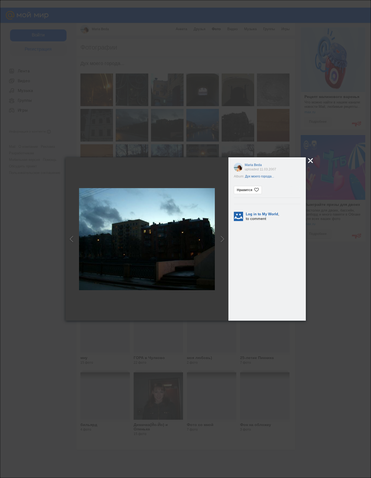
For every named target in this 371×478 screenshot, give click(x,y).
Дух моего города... (259, 176)
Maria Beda (253, 165)
